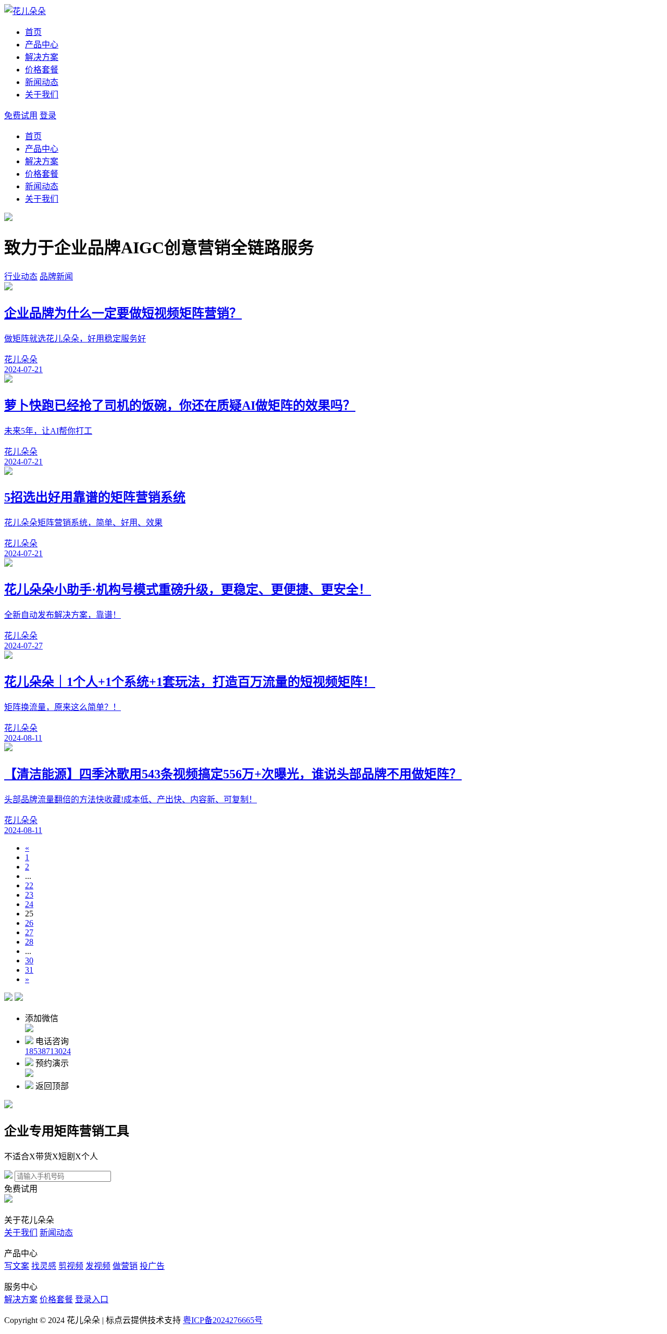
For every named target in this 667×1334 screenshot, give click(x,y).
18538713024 (48, 1051)
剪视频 (70, 1266)
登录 (48, 115)
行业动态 (21, 276)
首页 (33, 32)
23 (29, 894)
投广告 (152, 1266)
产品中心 (41, 44)
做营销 (125, 1266)
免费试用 (21, 115)
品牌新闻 (56, 276)
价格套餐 (41, 69)
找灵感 (43, 1266)
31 (29, 969)
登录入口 (91, 1299)
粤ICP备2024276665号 (223, 1320)
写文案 (16, 1266)
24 (29, 904)
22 (29, 885)
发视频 (97, 1266)
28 (29, 941)
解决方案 (41, 57)
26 (29, 923)
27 (29, 932)
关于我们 (41, 94)
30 (29, 960)
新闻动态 (41, 82)
